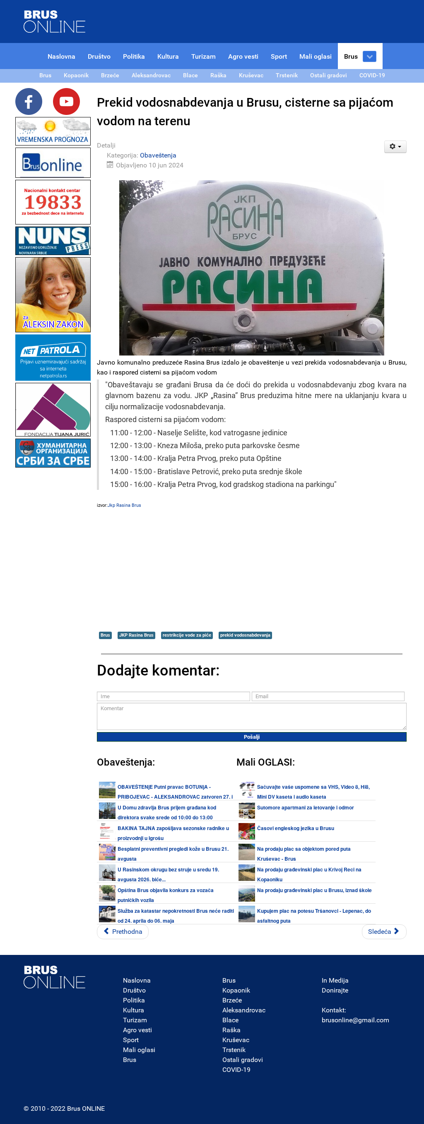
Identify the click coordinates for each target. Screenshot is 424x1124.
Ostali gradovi (242, 1060)
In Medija (335, 980)
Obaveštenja (158, 155)
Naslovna (137, 980)
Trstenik (234, 1050)
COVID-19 (236, 1070)
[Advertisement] (53, 594)
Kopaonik (236, 990)
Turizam (135, 1020)
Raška (231, 1030)
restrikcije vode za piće (187, 635)
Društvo (134, 990)
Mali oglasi (139, 1050)
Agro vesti (137, 1030)
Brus (105, 635)
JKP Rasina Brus (136, 635)
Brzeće (232, 1000)
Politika (134, 1000)
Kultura (133, 1010)
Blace (230, 1020)
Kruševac (235, 1040)
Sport (131, 1040)
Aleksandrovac (243, 1010)
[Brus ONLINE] (55, 21)
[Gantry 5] (55, 977)
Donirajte (335, 990)
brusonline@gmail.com (355, 1020)
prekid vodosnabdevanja (245, 635)
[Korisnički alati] (395, 147)
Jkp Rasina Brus (124, 505)
